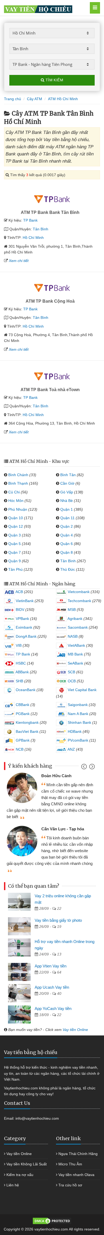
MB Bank (75, 654)
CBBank (22, 705)
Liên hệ (12, 1185)
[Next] (91, 768)
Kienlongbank (27, 722)
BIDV (19, 609)
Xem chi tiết (19, 261)
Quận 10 (15, 518)
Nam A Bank (77, 714)
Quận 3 (14, 535)
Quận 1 (66, 509)
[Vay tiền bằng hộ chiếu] (45, 8)
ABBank (22, 672)
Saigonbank (77, 705)
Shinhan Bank (79, 722)
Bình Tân (68, 475)
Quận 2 (66, 526)
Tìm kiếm (53, 80)
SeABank (75, 663)
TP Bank (30, 220)
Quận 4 (66, 535)
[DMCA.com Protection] (52, 1220)
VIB (18, 645)
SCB (71, 672)
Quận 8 (66, 552)
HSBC (20, 663)
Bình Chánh (18, 475)
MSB (71, 609)
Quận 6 (66, 544)
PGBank (22, 714)
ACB (19, 592)
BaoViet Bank (26, 731)
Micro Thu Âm (70, 1164)
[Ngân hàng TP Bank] (52, 199)
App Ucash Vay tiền (52, 987)
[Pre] (84, 768)
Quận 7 (14, 552)
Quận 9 (14, 561)
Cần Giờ (67, 483)
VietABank (76, 645)
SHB (19, 681)
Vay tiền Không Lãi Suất (26, 1164)
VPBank (22, 618)
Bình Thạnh (18, 483)
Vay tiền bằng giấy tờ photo (58, 920)
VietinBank (24, 601)
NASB (72, 636)
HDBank (74, 731)
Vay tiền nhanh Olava (76, 1175)
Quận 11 (67, 518)
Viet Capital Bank (82, 690)
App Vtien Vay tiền (50, 966)
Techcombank (79, 601)
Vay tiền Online (75, 1029)
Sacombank (77, 627)
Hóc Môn (15, 500)
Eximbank (23, 627)
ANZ (71, 749)
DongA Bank (26, 636)
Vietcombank (78, 592)
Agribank (74, 618)
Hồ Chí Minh (33, 237)
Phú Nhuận (17, 509)
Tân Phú (15, 569)
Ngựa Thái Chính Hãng (78, 1154)
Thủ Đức (67, 569)
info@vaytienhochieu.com (37, 1118)
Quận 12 (15, 526)
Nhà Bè (66, 500)
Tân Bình (40, 229)
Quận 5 (14, 544)
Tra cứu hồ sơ (70, 1185)
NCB (19, 749)
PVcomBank (77, 740)
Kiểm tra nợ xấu (19, 1175)
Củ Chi (14, 492)
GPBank (22, 740)
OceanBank (25, 690)
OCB (71, 681)
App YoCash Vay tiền (53, 1008)
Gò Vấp (66, 492)
